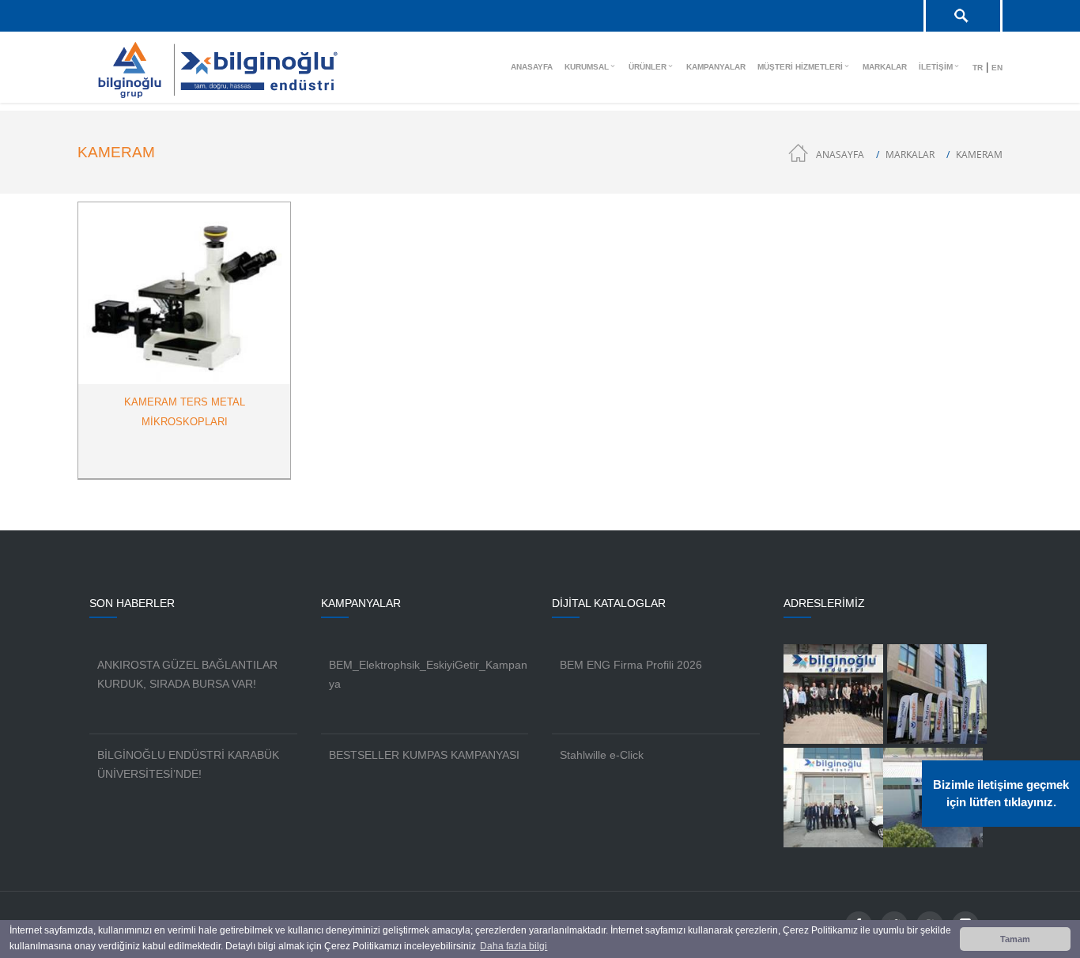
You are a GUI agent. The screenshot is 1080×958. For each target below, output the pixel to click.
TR (977, 67)
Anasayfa (840, 154)
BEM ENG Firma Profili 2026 (631, 664)
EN (997, 67)
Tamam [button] (1015, 939)
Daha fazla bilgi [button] (513, 946)
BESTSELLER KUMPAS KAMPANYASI (424, 755)
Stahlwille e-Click (602, 755)
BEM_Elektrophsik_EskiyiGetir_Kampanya (428, 674)
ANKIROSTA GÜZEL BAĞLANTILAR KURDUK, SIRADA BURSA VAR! (187, 674)
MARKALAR (910, 154)
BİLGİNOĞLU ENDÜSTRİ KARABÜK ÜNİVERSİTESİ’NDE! (188, 764)
